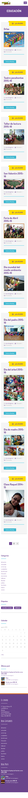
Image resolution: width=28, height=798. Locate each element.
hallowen (3, 578)
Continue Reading (10, 61)
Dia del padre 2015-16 (14, 321)
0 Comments (9, 51)
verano (3, 590)
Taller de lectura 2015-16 (12, 125)
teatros (3, 587)
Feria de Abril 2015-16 (11, 219)
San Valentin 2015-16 (14, 175)
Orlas (6, 29)
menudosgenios (9, 50)
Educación (19, 50)
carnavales (3, 564)
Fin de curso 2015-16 (11, 682)
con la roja (3, 567)
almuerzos (3, 562)
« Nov (2, 654)
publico (3, 583)
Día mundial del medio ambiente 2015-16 (12, 269)
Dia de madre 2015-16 (14, 431)
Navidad (3, 580)
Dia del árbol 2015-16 (13, 371)
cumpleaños (4, 569)
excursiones (4, 576)
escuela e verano (7, 608)
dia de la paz (4, 571)
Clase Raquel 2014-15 (14, 486)
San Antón (3, 585)
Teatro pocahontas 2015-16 (13, 79)
